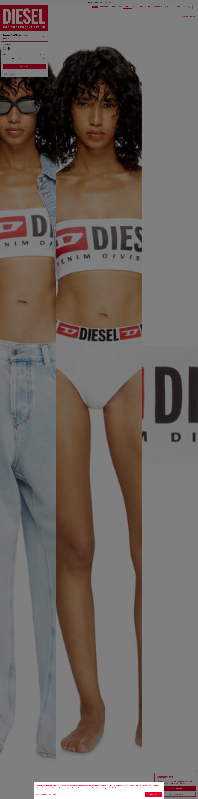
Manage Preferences (79, 788)
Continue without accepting (46, 794)
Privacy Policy (101, 788)
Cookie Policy (114, 788)
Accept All (153, 794)
